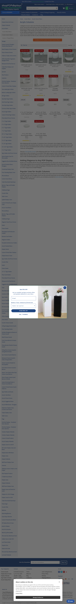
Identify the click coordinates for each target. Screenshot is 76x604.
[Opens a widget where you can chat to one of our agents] (70, 601)
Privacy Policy (19, 593)
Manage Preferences (38, 597)
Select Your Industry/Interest (22, 302)
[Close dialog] (65, 287)
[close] (59, 582)
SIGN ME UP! (23, 311)
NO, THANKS (23, 314)
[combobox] (23, 306)
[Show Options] (34, 306)
